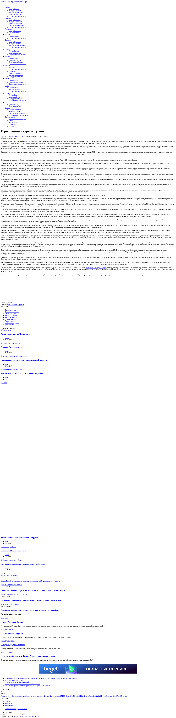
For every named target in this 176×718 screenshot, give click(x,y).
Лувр (68, 696)
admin (7, 338)
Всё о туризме (10, 117)
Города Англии (14, 36)
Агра (9, 696)
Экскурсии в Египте (16, 77)
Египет (7, 66)
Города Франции (15, 42)
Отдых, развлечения (16, 75)
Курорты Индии (14, 97)
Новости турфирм (15, 73)
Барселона (16, 696)
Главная (7, 702)
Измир (46, 696)
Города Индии (14, 95)
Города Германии (15, 31)
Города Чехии (14, 80)
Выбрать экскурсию (12, 323)
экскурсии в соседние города (96, 268)
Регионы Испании (15, 23)
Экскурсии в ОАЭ (15, 106)
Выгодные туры (10, 310)
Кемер (61, 695)
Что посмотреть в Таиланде (18, 115)
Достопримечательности (17, 16)
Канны (56, 696)
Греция (7, 49)
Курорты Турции (15, 60)
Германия (8, 29)
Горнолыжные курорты (16, 305)
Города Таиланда (15, 110)
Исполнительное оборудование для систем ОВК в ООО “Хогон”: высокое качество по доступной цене (41, 678)
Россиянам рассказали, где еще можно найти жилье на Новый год (30, 610)
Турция (7, 56)
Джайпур (28, 696)
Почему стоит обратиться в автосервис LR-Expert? (22, 684)
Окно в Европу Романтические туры (26, 716)
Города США (13, 88)
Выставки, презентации (17, 119)
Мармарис (76, 695)
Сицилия (109, 696)
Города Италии (14, 9)
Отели (11, 121)
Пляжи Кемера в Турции (12, 633)
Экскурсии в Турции (16, 62)
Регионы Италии (15, 14)
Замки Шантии (40, 696)
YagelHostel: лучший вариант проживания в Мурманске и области (30, 581)
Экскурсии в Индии (16, 99)
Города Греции (14, 51)
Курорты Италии (15, 11)
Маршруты (13, 122)
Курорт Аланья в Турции (12, 622)
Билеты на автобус (11, 315)
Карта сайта (9, 705)
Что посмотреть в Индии (17, 100)
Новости (12, 124)
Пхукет (97, 695)
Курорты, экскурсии (16, 82)
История (12, 67)
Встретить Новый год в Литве (14, 551)
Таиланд (8, 108)
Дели (22, 696)
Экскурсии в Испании (17, 25)
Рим (104, 696)
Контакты (8, 703)
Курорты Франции (15, 44)
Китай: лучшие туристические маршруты (19, 537)
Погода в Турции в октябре (13, 645)
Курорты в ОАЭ (14, 104)
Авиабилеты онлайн (12, 312)
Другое (11, 126)
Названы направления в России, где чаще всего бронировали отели (31, 600)
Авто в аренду (10, 325)
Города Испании (14, 20)
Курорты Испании (15, 22)
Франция (8, 40)
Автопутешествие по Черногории (15, 334)
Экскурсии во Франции (17, 45)
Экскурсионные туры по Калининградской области (24, 360)
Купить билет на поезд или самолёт (17, 682)
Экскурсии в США (15, 89)
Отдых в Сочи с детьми (11, 347)
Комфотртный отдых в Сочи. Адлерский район (22, 373)
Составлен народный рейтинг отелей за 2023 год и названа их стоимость (33, 590)
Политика (12, 71)
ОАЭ (6, 102)
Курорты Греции (15, 53)
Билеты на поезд (10, 314)
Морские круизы (11, 317)
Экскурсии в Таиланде (17, 113)
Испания (8, 18)
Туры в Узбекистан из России (15, 680)
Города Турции (14, 58)
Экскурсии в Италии (16, 12)
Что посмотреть (14, 33)
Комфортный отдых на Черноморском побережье (23, 564)
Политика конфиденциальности (16, 709)
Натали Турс (88, 696)
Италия (7, 7)
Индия (7, 93)
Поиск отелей (9, 321)
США (7, 86)
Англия (7, 34)
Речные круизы (10, 319)
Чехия (7, 78)
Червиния (125, 696)
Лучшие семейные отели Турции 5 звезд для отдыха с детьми (28, 656)
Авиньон (4, 696)
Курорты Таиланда (15, 111)
